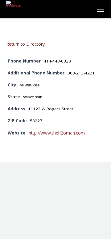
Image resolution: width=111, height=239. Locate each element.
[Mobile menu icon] (100, 9)
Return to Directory (25, 44)
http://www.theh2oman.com (57, 133)
